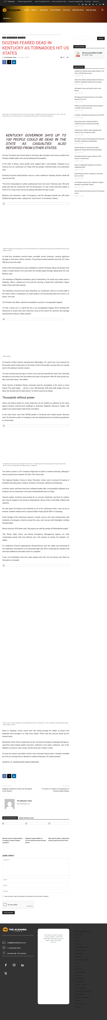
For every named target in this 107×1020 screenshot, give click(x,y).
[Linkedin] (86, 4)
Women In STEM (79, 1004)
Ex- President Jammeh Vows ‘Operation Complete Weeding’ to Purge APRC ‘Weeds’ (89, 183)
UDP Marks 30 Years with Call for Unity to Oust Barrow (88, 89)
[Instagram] (82, 4)
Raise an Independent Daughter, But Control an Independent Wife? (88, 166)
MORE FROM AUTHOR (26, 818)
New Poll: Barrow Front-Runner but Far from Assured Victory (89, 192)
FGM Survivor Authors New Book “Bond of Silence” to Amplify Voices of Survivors (89, 107)
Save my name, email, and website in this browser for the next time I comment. (26, 896)
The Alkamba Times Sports (82, 991)
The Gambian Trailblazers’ (82, 997)
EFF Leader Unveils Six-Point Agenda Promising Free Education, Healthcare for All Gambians (89, 140)
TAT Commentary (80, 972)
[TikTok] (96, 4)
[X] (99, 4)
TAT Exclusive (79, 978)
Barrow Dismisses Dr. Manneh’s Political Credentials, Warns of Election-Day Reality (87, 122)
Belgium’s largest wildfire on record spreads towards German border (35, 840)
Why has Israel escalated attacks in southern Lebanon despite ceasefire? (12, 840)
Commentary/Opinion (81, 947)
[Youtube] (103, 4)
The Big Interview (80, 994)
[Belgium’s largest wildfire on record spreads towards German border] (35, 829)
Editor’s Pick (78, 10)
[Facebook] (79, 4)
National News (79, 953)
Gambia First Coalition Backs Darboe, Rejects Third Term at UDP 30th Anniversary (89, 72)
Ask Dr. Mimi (91, 10)
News (33, 10)
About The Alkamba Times (42, 1)
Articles (44, 10)
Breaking (77, 941)
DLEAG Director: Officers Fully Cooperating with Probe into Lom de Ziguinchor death (88, 131)
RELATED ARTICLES (10, 818)
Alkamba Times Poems (81, 960)
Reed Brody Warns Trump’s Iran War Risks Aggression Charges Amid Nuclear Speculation (88, 149)
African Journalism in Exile (92, 53)
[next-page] (7, 846)
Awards (77, 938)
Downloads (88, 1)
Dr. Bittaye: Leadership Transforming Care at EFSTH (89, 115)
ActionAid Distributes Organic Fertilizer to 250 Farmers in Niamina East (88, 157)
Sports (6, 18)
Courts (77, 963)
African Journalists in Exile (59, 1)
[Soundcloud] (93, 4)
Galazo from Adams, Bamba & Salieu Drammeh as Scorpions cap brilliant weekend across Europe (89, 81)
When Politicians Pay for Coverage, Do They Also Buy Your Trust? (89, 175)
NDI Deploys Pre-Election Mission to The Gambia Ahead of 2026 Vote (88, 98)
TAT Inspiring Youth (80, 985)
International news (18, 34)
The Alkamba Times (10, 57)
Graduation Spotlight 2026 (75, 1)
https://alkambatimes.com (23, 803)
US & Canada (21, 37)
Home (26, 10)
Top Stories (55, 10)
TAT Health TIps (79, 982)
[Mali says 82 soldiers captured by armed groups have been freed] (58, 829)
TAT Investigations (80, 988)
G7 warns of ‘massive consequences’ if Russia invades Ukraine (55, 790)
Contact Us (96, 1)
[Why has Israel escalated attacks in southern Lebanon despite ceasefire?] (12, 829)
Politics (66, 10)
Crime (76, 966)
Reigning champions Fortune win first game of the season (17, 790)
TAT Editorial (78, 975)
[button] (102, 10)
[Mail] (89, 4)
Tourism (77, 1000)
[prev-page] (3, 846)
